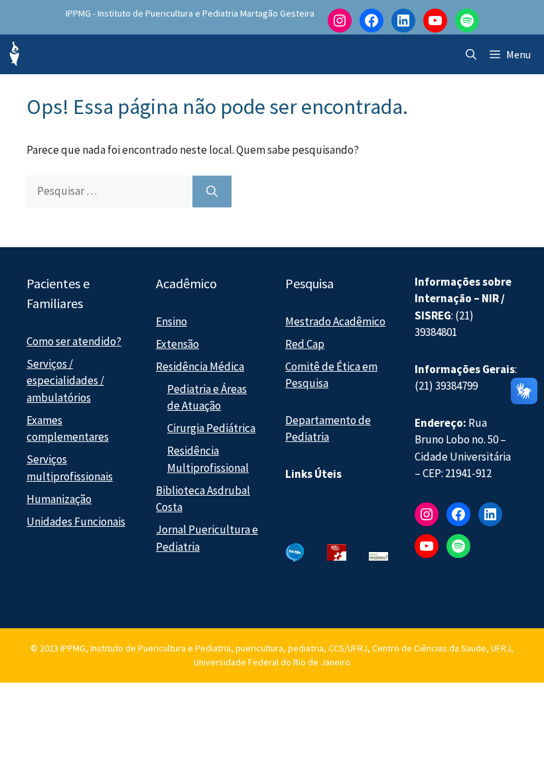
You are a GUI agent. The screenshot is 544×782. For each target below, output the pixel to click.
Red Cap (304, 344)
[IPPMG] (13, 54)
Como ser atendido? (74, 341)
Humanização (59, 499)
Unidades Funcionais (76, 521)
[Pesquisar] (212, 191)
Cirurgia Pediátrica (211, 428)
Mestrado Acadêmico (335, 321)
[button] (471, 54)
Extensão (177, 344)
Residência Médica (200, 366)
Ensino (171, 321)
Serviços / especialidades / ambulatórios (65, 381)
